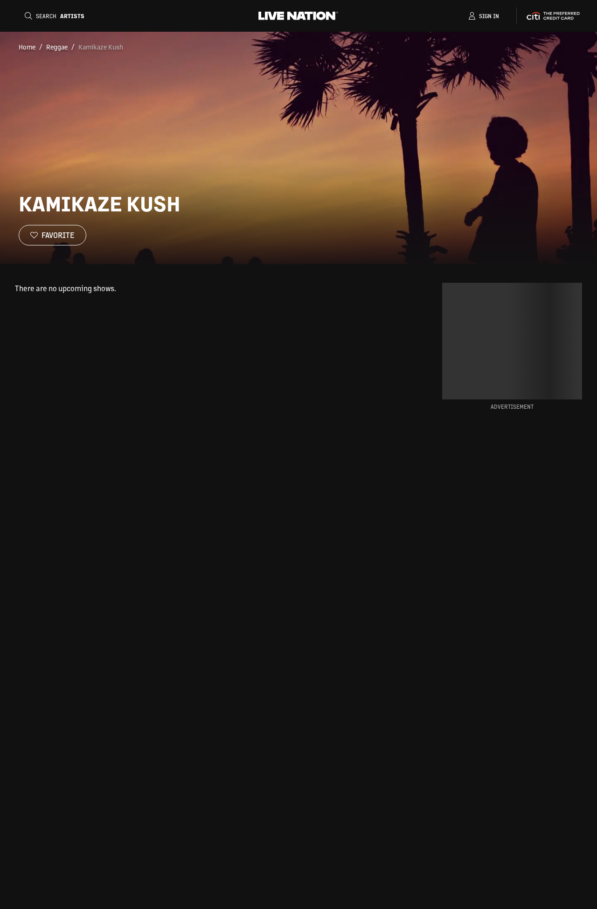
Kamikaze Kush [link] (100, 46)
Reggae (57, 46)
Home (27, 46)
